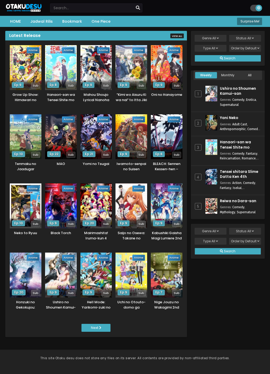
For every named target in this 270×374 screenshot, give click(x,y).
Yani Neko (229, 117)
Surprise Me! (249, 21)
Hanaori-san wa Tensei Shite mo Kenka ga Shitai (235, 147)
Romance (249, 158)
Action (237, 183)
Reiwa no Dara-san (238, 200)
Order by (244, 48)
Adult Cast (239, 124)
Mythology (227, 212)
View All (177, 36)
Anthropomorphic (233, 129)
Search (229, 58)
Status (243, 38)
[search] (138, 7)
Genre (209, 38)
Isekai (237, 188)
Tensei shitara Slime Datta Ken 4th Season (239, 176)
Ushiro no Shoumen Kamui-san (238, 91)
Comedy (238, 100)
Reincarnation (230, 158)
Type (209, 48)
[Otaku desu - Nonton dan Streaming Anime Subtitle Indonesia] (23, 10)
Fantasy (251, 153)
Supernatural (229, 105)
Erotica (251, 100)
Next (95, 327)
